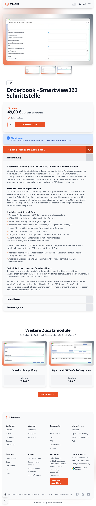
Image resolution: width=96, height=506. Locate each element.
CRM (52, 430)
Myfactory (32, 430)
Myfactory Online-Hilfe (80, 437)
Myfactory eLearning (80, 433)
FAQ (73, 441)
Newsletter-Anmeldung (56, 481)
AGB (50, 494)
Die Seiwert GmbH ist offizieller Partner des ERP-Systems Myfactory (81, 461)
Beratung (9, 430)
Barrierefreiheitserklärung (63, 494)
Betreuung (10, 437)
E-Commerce (55, 433)
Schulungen (11, 445)
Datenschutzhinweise (39, 494)
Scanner (53, 448)
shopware (32, 437)
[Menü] (89, 4)
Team (8, 462)
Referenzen (10, 466)
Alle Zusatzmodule (48, 394)
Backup (9, 441)
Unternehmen (11, 458)
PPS (51, 441)
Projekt (8, 433)
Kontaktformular (34, 475)
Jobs (7, 469)
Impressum (26, 494)
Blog (8, 473)
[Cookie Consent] (5, 501)
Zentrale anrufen (34, 458)
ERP (10, 83)
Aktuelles (75, 430)
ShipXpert (32, 433)
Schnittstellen (55, 445)
